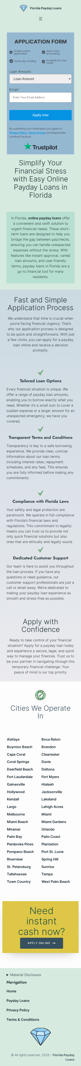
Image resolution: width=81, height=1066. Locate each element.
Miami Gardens (54, 822)
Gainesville (16, 784)
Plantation (50, 844)
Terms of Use (36, 132)
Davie (46, 762)
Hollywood (16, 791)
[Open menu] (40, 18)
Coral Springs (18, 762)
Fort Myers (50, 777)
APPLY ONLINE (39, 943)
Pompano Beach (20, 851)
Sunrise (48, 866)
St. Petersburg (19, 866)
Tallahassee (17, 874)
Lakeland (49, 799)
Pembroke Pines (20, 844)
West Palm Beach (56, 881)
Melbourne (16, 814)
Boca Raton (51, 739)
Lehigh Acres (53, 807)
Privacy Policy (18, 132)
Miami (47, 814)
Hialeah (48, 784)
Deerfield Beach (20, 769)
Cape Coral (16, 754)
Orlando (48, 829)
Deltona (48, 769)
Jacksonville (52, 791)
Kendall (13, 799)
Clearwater (51, 754)
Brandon (49, 747)
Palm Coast (51, 836)
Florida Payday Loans (46, 8)
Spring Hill (50, 859)
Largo (12, 807)
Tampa (47, 874)
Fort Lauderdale (20, 777)
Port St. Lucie (53, 851)
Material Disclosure (25, 975)
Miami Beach (17, 822)
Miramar (14, 829)
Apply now (40, 115)
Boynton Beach (20, 747)
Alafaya (13, 739)
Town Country (19, 881)
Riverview (15, 859)
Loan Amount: (20, 71)
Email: (14, 89)
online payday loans (44, 218)
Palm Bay (14, 836)
